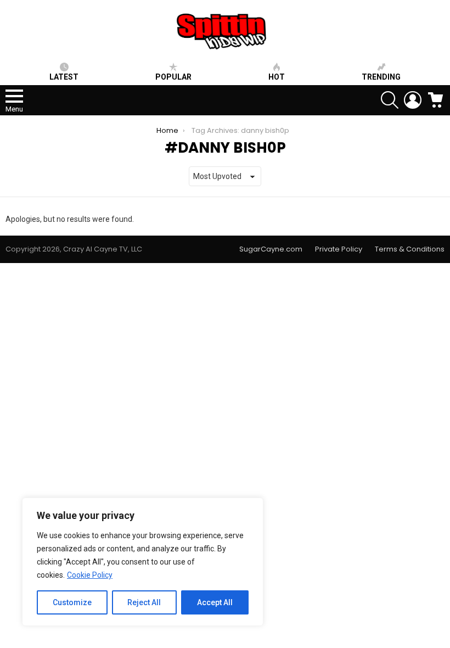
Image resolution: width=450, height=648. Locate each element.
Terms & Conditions (410, 249)
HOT (276, 76)
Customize (72, 602)
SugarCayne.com (270, 249)
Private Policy (338, 249)
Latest (63, 76)
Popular (173, 76)
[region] (142, 562)
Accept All (215, 602)
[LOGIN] (412, 100)
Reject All (144, 602)
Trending (381, 76)
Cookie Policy (90, 575)
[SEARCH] (389, 100)
